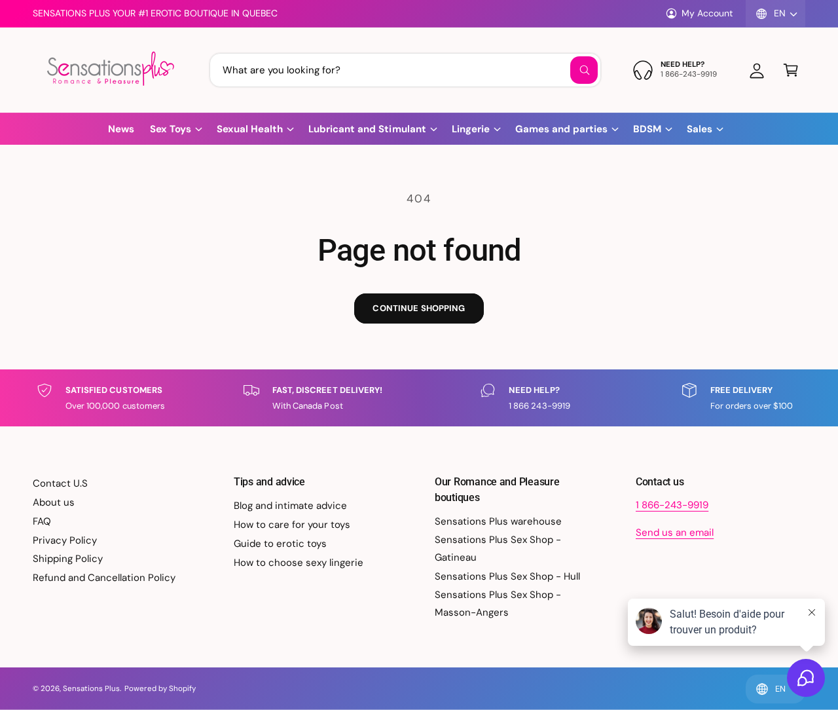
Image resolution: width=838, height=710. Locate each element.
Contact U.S (60, 483)
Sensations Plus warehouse (498, 521)
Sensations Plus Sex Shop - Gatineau (498, 548)
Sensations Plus (91, 689)
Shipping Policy (68, 558)
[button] (791, 70)
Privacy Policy (65, 540)
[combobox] (405, 70)
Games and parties (561, 129)
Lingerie (471, 129)
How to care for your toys (292, 524)
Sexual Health (250, 129)
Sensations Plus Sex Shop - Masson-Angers (498, 603)
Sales (699, 129)
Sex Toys (170, 129)
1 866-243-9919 (672, 505)
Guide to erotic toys (280, 543)
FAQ (42, 521)
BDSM (647, 129)
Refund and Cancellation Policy (104, 577)
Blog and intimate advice (290, 505)
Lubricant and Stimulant (367, 129)
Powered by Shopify (159, 689)
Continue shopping (419, 308)
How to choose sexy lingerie (298, 562)
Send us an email (675, 532)
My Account (707, 13)
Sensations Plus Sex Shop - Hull (508, 576)
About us (54, 502)
